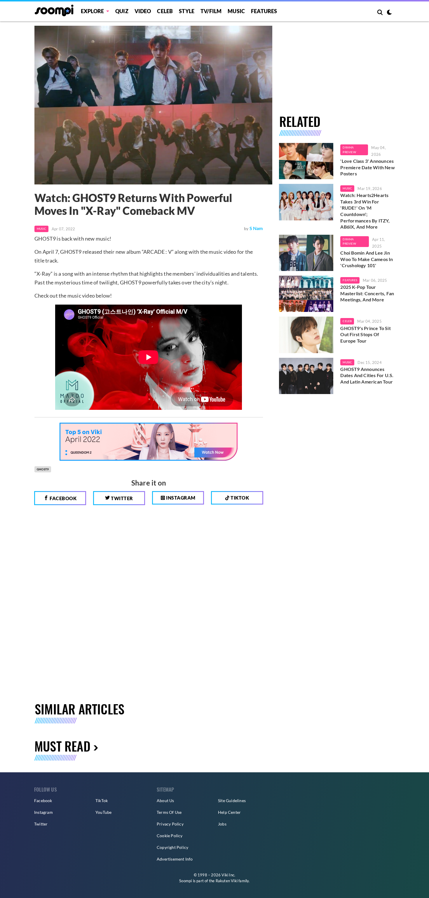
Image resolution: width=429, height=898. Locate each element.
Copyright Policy (172, 847)
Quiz (121, 11)
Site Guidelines (232, 800)
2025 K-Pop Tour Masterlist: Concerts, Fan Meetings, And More (367, 293)
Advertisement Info (175, 858)
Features (264, 11)
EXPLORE (92, 11)
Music (236, 11)
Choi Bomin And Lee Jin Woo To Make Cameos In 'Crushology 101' (366, 259)
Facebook (63, 498)
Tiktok (239, 497)
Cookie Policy (170, 835)
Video (143, 11)
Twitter (121, 498)
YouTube (103, 812)
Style (186, 11)
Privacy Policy (170, 823)
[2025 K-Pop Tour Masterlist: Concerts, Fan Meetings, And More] (306, 294)
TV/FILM (211, 11)
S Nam (256, 228)
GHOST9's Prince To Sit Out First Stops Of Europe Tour (365, 334)
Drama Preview (349, 150)
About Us (165, 800)
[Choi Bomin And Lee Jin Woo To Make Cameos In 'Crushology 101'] (306, 253)
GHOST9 (43, 469)
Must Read (62, 746)
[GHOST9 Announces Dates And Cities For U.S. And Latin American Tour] (306, 376)
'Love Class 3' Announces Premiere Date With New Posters (367, 167)
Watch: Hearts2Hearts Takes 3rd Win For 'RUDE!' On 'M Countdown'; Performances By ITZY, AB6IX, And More (365, 210)
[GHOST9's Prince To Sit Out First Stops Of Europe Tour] (306, 335)
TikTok (101, 800)
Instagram (180, 497)
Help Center (229, 812)
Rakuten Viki (227, 880)
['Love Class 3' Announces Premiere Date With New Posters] (306, 161)
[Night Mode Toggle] (389, 12)
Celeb (165, 11)
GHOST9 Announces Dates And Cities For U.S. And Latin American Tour (366, 375)
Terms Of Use (169, 812)
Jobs (222, 823)
